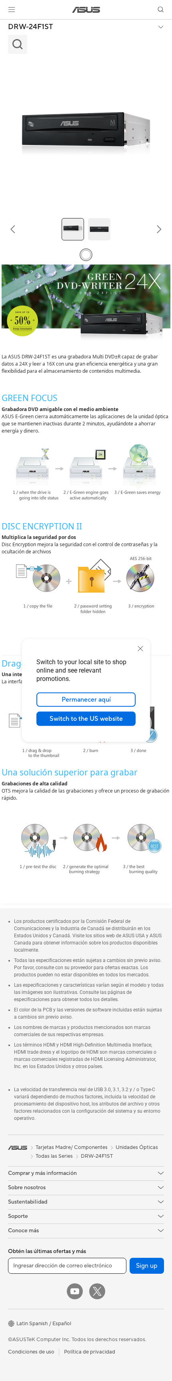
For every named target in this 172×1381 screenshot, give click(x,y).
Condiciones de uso (31, 1352)
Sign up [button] (147, 1266)
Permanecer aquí (86, 700)
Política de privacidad (89, 1352)
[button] (11, 9)
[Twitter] (97, 1291)
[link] (86, 10)
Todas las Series (54, 1156)
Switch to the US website (86, 719)
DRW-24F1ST (30, 27)
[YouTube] (75, 1291)
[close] (140, 648)
